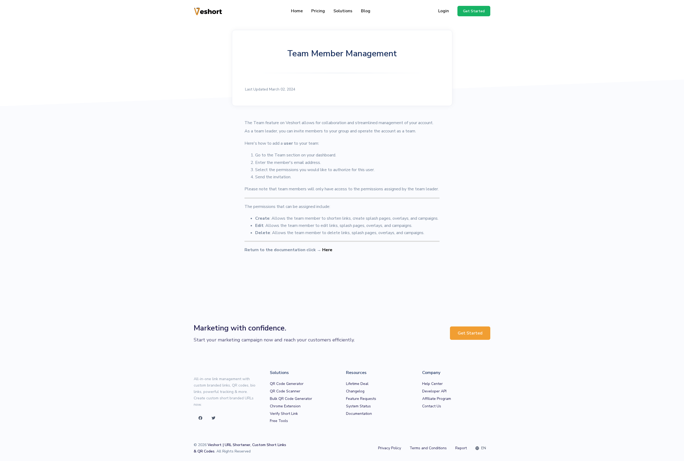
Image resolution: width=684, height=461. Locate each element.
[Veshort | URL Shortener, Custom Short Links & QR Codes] (208, 11)
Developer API (434, 391)
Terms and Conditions (428, 448)
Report (461, 448)
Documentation (359, 413)
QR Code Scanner (285, 391)
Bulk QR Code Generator (291, 398)
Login (443, 11)
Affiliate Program (436, 398)
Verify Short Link (284, 413)
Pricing (318, 11)
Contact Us (431, 406)
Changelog (355, 391)
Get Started (470, 333)
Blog (365, 11)
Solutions (342, 11)
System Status (358, 406)
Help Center (432, 383)
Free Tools (279, 420)
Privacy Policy (389, 448)
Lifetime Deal (357, 383)
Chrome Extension (285, 406)
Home (297, 11)
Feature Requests (361, 398)
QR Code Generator (287, 383)
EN (483, 448)
